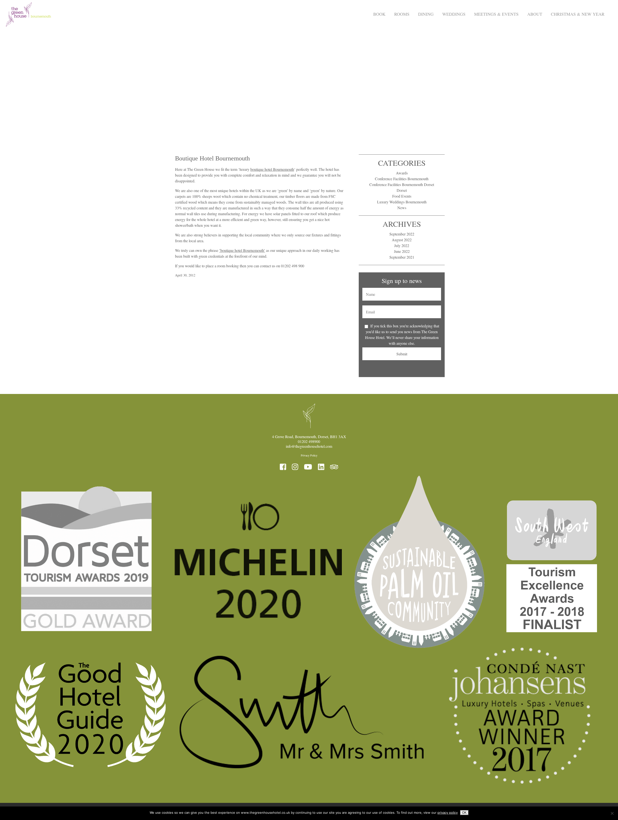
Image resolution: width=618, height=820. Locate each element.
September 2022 (401, 233)
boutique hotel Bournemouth (272, 169)
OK (464, 812)
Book (379, 14)
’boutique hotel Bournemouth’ (242, 250)
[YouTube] (308, 467)
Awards (402, 172)
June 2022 (402, 251)
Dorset (402, 190)
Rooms (401, 14)
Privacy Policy (309, 455)
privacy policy (447, 812)
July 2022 (401, 245)
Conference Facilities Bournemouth (401, 178)
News (401, 207)
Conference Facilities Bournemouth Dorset (401, 184)
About (534, 14)
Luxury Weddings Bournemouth (402, 201)
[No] (612, 813)
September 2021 (401, 257)
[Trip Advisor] (334, 467)
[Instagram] (295, 467)
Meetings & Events (496, 14)
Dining (426, 14)
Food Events (401, 196)
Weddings (453, 14)
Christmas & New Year (577, 14)
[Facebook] (282, 467)
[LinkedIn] (321, 467)
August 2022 (402, 239)
